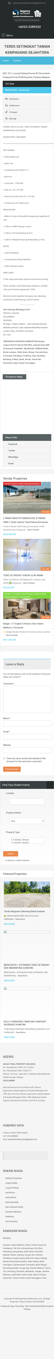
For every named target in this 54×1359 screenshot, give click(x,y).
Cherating (7, 1258)
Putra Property (11, 1221)
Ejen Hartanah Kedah (14, 1207)
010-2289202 (8, 317)
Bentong (6, 1275)
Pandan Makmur (37, 1268)
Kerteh (22, 1278)
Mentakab (29, 1271)
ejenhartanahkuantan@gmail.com (29, 3)
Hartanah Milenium (13, 1212)
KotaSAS (39, 1251)
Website (7, 745)
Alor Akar (38, 1248)
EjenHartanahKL (12, 1202)
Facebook (12, 444)
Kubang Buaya (27, 1248)
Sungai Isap (24, 1268)
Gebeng (20, 1255)
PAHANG (7, 1238)
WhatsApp (13, 457)
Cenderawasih (19, 1265)
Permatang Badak (10, 1268)
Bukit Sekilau (33, 1261)
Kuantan (17, 60)
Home (6, 60)
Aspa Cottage (41, 1258)
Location (10, 793)
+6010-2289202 (29, 26)
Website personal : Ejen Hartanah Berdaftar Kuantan (25, 327)
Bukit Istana (29, 1251)
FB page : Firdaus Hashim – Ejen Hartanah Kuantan (25, 324)
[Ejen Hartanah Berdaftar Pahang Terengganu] (27, 13)
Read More (20, 919)
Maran (35, 1275)
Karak (24, 1275)
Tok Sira (16, 1248)
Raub (30, 1275)
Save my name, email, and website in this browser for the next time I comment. (26, 760)
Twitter (11, 450)
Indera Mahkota (17, 1245)
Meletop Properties (13, 1178)
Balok (13, 1255)
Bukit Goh (30, 1258)
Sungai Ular (29, 1255)
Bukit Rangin (41, 1265)
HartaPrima (10, 1192)
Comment (8, 683)
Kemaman (7, 1278)
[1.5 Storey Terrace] (27, 839)
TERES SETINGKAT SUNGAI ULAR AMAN (23, 575)
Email (11, 463)
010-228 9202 (38, 1301)
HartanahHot (10, 1197)
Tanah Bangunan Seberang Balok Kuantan (24, 911)
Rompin (42, 1275)
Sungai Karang (18, 1258)
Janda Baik (16, 1275)
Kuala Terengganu (33, 1278)
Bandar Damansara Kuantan (15, 1261)
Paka (44, 1278)
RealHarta (9, 1216)
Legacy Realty (11, 1183)
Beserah (6, 1255)
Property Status (13, 813)
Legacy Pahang (12, 1188)
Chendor (38, 1255)
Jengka (38, 1271)
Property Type (13, 832)
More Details (34, 529)
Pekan (28, 1245)
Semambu (30, 1265)
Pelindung (7, 1251)
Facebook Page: (8, 1306)
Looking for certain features (17, 860)
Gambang (11, 1271)
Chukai (15, 1278)
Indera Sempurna (39, 1245)
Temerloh (20, 1271)
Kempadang (17, 1251)
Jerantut (45, 1271)
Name (6, 718)
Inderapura (7, 1248)
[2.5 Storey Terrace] (27, 842)
